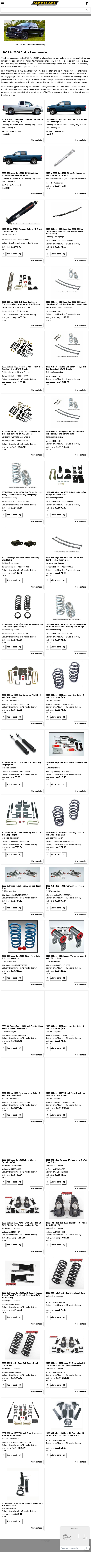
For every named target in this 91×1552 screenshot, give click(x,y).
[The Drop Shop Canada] (45, 3)
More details (36, 140)
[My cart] (87, 3)
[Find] (87, 10)
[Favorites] (20, 254)
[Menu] (2, 3)
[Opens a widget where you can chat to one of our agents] (74, 1538)
